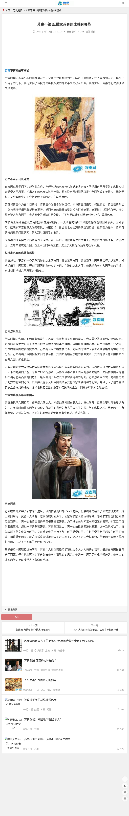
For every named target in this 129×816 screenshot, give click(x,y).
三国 (36, 689)
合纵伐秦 (39, 650)
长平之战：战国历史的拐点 (40, 680)
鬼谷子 (61, 650)
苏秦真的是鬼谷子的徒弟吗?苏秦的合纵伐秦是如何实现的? (59, 640)
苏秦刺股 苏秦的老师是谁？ (40, 660)
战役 (49, 689)
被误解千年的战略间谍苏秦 (40, 699)
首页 (7, 10)
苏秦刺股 (45, 670)
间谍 (49, 709)
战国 (42, 689)
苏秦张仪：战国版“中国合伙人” (42, 719)
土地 (47, 650)
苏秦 (7, 70)
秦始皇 (56, 689)
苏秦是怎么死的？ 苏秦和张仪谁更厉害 (47, 739)
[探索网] (64, 4)
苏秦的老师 (57, 670)
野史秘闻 (18, 10)
